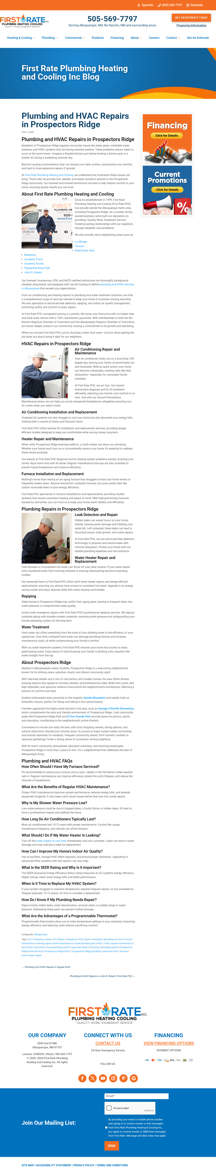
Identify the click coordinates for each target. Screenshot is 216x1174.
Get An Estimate (198, 38)
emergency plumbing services (107, 939)
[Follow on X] (93, 1078)
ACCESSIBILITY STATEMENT (53, 1165)
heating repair (44, 943)
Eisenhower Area (84, 250)
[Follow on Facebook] (82, 1078)
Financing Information (191, 25)
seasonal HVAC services (115, 951)
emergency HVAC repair (78, 939)
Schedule (196, 5)
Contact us (108, 1043)
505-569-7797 (112, 18)
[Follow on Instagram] (113, 1078)
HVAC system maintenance (118, 943)
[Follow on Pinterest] (123, 1078)
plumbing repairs (109, 947)
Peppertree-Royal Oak (37, 268)
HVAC (100, 943)
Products (98, 38)
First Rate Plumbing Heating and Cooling (49, 175)
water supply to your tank (51, 840)
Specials (147, 5)
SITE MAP (28, 1165)
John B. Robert (33, 272)
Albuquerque (40, 934)
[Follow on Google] (134, 1078)
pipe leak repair (80, 947)
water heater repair (32, 955)
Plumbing (48, 38)
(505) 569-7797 (172, 5)
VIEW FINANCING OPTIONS (169, 1043)
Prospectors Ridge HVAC (57, 951)
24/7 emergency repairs (40, 939)
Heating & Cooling (19, 38)
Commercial (73, 38)
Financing (117, 38)
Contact (171, 38)
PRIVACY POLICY (83, 1165)
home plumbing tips (84, 943)
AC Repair (59, 939)
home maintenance (63, 943)
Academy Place (33, 259)
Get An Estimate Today (191, 17)
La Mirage (81, 241)
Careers (154, 38)
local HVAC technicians (34, 947)
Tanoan (79, 246)
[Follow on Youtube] (103, 1078)
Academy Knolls (34, 263)
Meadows (30, 254)
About (135, 38)
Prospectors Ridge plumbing (86, 951)
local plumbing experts (59, 947)
